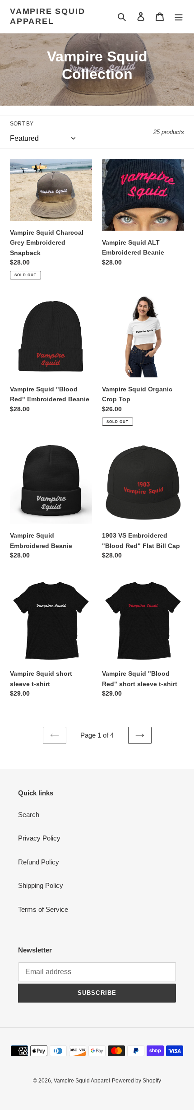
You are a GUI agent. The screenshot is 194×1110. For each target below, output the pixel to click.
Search (28, 814)
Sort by (21, 124)
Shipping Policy (40, 885)
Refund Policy (38, 862)
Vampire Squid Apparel (47, 16)
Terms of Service (43, 909)
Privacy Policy (39, 838)
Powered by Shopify (136, 1080)
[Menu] (178, 16)
